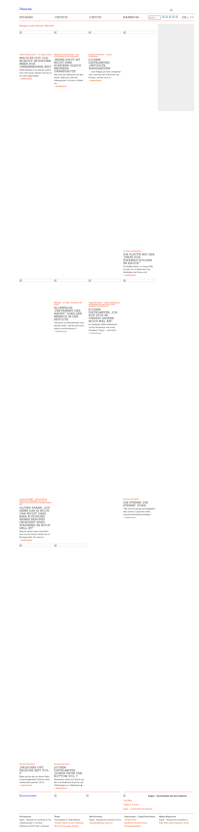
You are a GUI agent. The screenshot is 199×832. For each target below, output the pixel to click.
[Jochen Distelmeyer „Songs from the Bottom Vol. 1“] (70, 653)
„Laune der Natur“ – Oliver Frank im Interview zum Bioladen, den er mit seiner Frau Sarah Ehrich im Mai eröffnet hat (35, 501)
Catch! (95, 17)
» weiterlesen (25, 78)
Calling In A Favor (131, 805)
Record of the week (61, 764)
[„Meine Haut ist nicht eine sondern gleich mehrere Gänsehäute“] (70, 41)
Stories (26, 17)
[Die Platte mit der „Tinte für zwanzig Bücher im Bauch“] (139, 140)
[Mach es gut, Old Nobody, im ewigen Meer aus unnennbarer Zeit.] (35, 41)
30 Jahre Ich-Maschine (132, 251)
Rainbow (131, 17)
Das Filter (127, 800)
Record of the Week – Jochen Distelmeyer (100, 55)
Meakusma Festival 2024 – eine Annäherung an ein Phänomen (66, 55)
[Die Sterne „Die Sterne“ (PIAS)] (139, 388)
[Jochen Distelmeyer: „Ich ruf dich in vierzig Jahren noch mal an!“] (105, 289)
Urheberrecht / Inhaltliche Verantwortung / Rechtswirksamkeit (136, 823)
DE (184, 17)
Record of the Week (131, 499)
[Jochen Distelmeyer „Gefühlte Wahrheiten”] (105, 41)
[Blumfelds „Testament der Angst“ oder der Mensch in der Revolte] (70, 289)
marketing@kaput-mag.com (101, 823)
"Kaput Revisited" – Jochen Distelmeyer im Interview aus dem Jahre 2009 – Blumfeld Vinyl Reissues (104, 304)
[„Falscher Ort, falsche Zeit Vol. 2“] (35, 653)
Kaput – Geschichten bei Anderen (137, 809)
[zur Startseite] (25, 9)
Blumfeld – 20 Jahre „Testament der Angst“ (68, 303)
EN (192, 17)
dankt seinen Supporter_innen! (176, 823)
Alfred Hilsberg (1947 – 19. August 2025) (35, 55)
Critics (61, 17)
